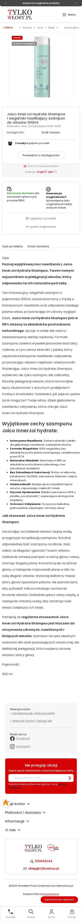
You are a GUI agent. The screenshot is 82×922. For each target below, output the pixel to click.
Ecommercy (51, 894)
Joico (24, 126)
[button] (69, 15)
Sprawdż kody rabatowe (59, 899)
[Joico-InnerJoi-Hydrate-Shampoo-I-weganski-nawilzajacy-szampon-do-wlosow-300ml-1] (41, 67)
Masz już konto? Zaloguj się (32, 721)
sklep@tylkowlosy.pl (43, 868)
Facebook (23, 738)
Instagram (23, 746)
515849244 (43, 861)
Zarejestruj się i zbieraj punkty (34, 713)
